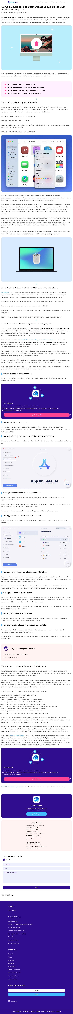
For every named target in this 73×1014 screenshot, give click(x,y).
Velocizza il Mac (13, 921)
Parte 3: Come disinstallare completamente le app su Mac (26, 90)
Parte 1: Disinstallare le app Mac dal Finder (21, 84)
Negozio (47, 2)
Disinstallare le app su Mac (14, 786)
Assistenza (62, 2)
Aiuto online (11, 966)
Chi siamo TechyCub (14, 972)
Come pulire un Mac (12, 657)
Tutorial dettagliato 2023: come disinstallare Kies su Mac (34, 830)
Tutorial (54, 2)
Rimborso (11, 963)
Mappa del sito (12, 979)
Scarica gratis (37, 414)
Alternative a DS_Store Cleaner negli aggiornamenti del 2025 (35, 826)
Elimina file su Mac (13, 943)
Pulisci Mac (11, 937)
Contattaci (11, 960)
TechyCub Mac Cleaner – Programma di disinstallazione (37, 340)
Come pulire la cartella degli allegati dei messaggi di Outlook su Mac (36, 847)
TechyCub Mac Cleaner (16, 735)
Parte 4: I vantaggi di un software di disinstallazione (24, 93)
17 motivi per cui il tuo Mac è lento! (16, 654)
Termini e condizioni (14, 969)
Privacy (10, 957)
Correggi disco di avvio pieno (17, 933)
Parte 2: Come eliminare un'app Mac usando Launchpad (25, 87)
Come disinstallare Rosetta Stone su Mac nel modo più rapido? (35, 834)
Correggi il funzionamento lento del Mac (20, 924)
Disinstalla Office (13, 940)
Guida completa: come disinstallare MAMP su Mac (35, 839)
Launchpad (5, 292)
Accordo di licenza (13, 976)
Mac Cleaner (12, 910)
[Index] (13, 2)
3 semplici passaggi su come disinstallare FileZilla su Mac (33, 843)
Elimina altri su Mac (14, 927)
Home (3, 786)
